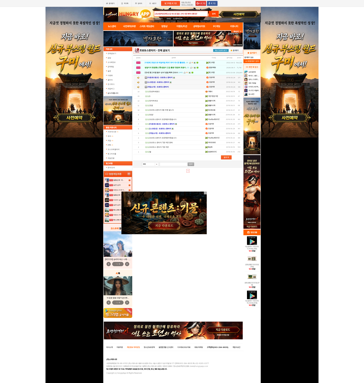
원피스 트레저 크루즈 (254, 79)
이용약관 (120, 347)
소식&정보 (112, 62)
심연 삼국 (117, 185)
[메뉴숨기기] (237, 31)
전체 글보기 (164, 50)
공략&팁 (111, 67)
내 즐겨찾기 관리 (252, 61)
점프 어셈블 (252, 83)
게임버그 (111, 89)
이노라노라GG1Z (214, 119)
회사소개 (109, 347)
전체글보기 (112, 53)
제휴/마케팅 (198, 347)
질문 (109, 71)
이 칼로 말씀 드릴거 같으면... (118, 298)
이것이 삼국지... (119, 200)
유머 (110, 136)
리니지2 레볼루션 (254, 91)
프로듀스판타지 (148, 50)
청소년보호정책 (149, 347)
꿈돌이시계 (211, 101)
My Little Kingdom (120, 210)
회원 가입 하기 (186, 2)
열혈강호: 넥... (118, 180)
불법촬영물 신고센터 (166, 347)
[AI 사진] (118, 285)
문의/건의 (111, 168)
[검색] (191, 164)
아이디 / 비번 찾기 (187, 5)
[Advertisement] (138, 54)
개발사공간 (236, 347)
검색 (213, 14)
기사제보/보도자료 (183, 347)
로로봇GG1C (212, 152)
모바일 (169, 19)
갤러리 (110, 80)
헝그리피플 (112, 154)
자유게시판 (113, 132)
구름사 (210, 92)
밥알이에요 (212, 67)
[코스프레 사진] (118, 244)
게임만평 (111, 158)
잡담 (109, 58)
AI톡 (110, 145)
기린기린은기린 (213, 96)
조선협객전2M (177, 19)
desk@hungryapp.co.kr (199, 366)
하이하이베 (211, 110)
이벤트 (110, 75)
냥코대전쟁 (252, 72)
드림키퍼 (211, 77)
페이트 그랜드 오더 (254, 76)
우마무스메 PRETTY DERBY (254, 87)
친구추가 (111, 84)
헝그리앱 (211, 63)
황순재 (210, 147)
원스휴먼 (251, 94)
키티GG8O (212, 143)
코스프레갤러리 (114, 149)
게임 (110, 141)
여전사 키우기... (119, 190)
